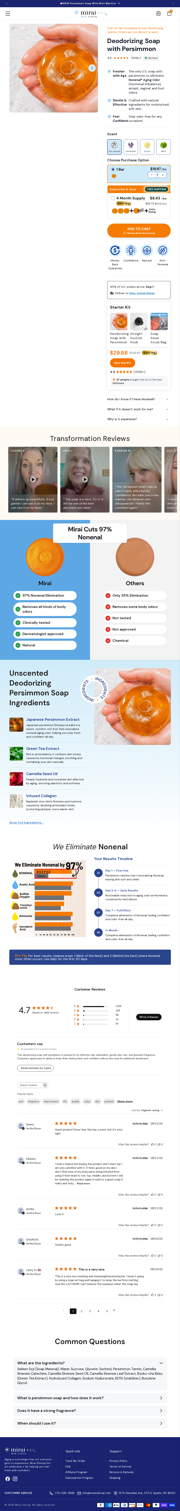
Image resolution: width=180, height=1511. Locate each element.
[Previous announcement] (7, 3)
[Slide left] (15, 68)
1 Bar (120, 169)
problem (109, 1101)
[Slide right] (92, 68)
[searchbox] (29, 1085)
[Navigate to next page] (115, 1310)
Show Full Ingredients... (26, 822)
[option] (114, 147)
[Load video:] (43, 480)
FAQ (68, 1466)
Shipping (115, 1478)
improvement (51, 1101)
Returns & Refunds (122, 1472)
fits (65, 1101)
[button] (8, 14)
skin (97, 1101)
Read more (83, 1183)
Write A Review (148, 1017)
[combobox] (147, 1110)
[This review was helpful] (152, 1295)
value (87, 1101)
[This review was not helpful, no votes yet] (159, 1144)
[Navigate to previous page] (64, 1310)
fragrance (33, 1101)
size (21, 1101)
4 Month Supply (130, 198)
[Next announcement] (173, 3)
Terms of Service (120, 1466)
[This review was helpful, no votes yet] (152, 1144)
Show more (125, 1101)
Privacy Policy (118, 1461)
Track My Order (75, 1461)
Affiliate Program (76, 1472)
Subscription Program (79, 1478)
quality (75, 1101)
